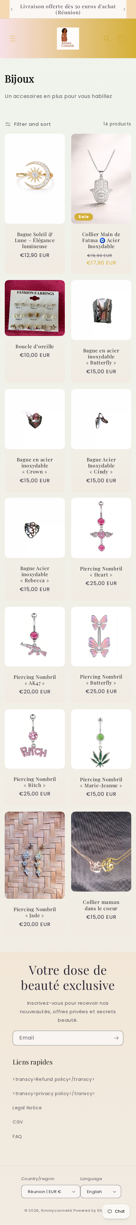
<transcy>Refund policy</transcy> (54, 1079)
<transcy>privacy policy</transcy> (54, 1093)
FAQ (17, 1136)
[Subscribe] (116, 1038)
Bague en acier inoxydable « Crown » (35, 465)
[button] (13, 39)
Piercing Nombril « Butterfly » (101, 679)
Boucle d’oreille (34, 346)
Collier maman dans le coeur (101, 905)
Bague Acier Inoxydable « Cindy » (101, 465)
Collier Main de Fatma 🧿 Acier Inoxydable (101, 240)
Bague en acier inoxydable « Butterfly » (101, 356)
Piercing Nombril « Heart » (101, 571)
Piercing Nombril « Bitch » (35, 782)
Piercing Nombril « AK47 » (35, 680)
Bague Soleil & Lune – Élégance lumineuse (35, 240)
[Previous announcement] (12, 9)
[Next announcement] (124, 9)
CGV (18, 1122)
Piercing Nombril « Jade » (35, 912)
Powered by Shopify (92, 1210)
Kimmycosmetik (56, 1210)
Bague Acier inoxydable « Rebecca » (35, 574)
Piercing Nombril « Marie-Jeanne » (101, 782)
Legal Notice (27, 1108)
